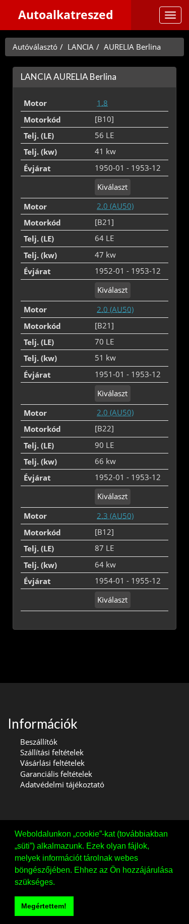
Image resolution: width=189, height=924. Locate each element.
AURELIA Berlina (132, 47)
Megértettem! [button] (44, 906)
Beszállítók (38, 742)
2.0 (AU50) (115, 206)
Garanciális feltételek (56, 774)
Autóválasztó (35, 47)
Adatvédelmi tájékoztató (62, 784)
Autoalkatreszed (65, 15)
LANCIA (81, 47)
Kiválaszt (112, 187)
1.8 (102, 102)
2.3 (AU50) (115, 515)
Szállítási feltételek (52, 752)
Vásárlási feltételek (52, 763)
